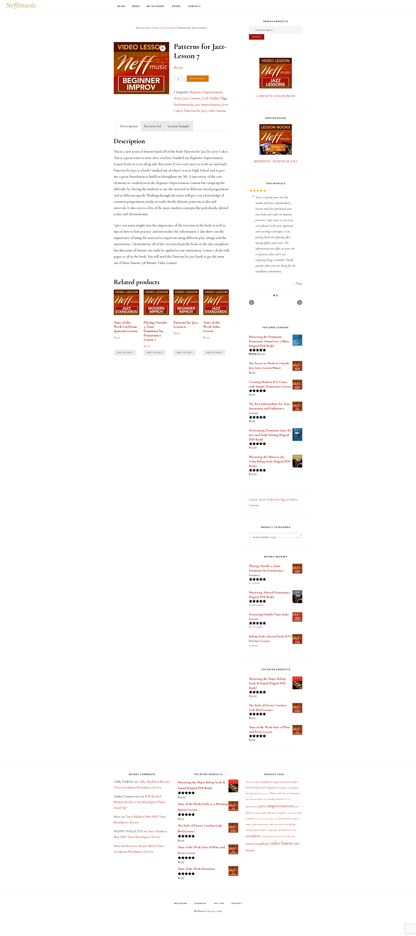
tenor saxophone (257, 843)
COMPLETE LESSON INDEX (275, 96)
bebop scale (259, 787)
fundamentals (183, 104)
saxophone (253, 836)
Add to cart (197, 78)
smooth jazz (270, 836)
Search (256, 37)
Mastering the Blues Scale (269, 819)
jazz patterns (256, 813)
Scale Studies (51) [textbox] (274, 537)
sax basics (283, 829)
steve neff (280, 836)
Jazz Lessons (168, 27)
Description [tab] (129, 126)
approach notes (282, 782)
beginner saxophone (288, 787)
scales (263, 836)
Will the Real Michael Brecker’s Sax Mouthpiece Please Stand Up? (140, 802)
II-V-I (288, 799)
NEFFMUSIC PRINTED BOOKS (275, 161)
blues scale (276, 793)
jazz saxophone (279, 812)
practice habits (259, 830)
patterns (283, 824)
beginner (272, 787)
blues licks (254, 793)
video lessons (217, 111)
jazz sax (266, 813)
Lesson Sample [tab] (178, 126)
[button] (163, 48)
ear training (268, 799)
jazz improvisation (207, 104)
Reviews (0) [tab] (152, 126)
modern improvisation (260, 824)
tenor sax (289, 836)
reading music (272, 830)
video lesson (281, 843)
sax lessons (293, 830)
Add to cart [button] (124, 352)
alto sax (250, 782)
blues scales (287, 793)
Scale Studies (211, 98)
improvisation (252, 806)
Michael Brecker (285, 818)
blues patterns (264, 793)
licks (257, 819)
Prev (251, 302)
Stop (277, 295)
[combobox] (275, 535)
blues (247, 793)
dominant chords (256, 799)
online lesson (273, 824)
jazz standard (293, 813)
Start (274, 295)
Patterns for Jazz (195, 111)
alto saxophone (264, 782)
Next (299, 302)
